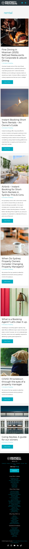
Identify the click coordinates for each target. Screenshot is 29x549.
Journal (22, 463)
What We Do (14, 528)
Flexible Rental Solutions (14, 531)
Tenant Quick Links (15, 481)
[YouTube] (14, 545)
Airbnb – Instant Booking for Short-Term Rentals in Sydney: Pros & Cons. (13, 190)
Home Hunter (14, 517)
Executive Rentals (14, 499)
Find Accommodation (14, 492)
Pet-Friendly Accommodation (14, 506)
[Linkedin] (18, 545)
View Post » (7, 82)
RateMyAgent (14, 487)
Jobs (26, 463)
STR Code (15, 541)
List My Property (14, 527)
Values (8, 463)
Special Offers (14, 510)
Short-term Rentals (15, 491)
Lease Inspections (14, 479)
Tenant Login (14, 486)
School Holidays (14, 496)
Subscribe (14, 470)
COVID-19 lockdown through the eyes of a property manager (13, 382)
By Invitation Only (14, 511)
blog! (17, 466)
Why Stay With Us (14, 514)
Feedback (18, 463)
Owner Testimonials (14, 532)
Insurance (14, 535)
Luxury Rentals (14, 498)
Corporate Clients (14, 533)
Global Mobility (14, 521)
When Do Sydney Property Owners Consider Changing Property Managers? (13, 262)
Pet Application (14, 485)
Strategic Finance (14, 534)
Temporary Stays (14, 495)
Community (12, 463)
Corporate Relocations (14, 493)
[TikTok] (21, 545)
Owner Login (14, 536)
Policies (22, 541)
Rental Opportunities (14, 529)
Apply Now (14, 483)
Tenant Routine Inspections (14, 480)
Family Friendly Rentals (14, 497)
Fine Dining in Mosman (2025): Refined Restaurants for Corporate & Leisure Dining (14, 55)
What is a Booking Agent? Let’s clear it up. (14, 320)
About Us (14, 461)
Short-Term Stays (14, 489)
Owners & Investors (14, 525)
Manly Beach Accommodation (14, 501)
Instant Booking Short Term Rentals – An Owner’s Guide (14, 122)
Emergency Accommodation (14, 494)
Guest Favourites (14, 508)
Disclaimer (16, 542)
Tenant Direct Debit (14, 482)
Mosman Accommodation (14, 502)
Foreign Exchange (14, 520)
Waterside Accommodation (14, 505)
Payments (14, 519)
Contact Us (4, 463)
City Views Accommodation (14, 503)
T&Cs (19, 541)
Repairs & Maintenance (14, 523)
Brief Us (14, 516)
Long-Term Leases (14, 476)
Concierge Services (14, 522)
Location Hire (14, 507)
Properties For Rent (14, 478)
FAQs (14, 464)
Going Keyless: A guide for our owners (14, 438)
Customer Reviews (14, 518)
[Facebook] (8, 545)
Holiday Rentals (14, 504)
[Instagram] (11, 545)
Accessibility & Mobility (14, 509)
